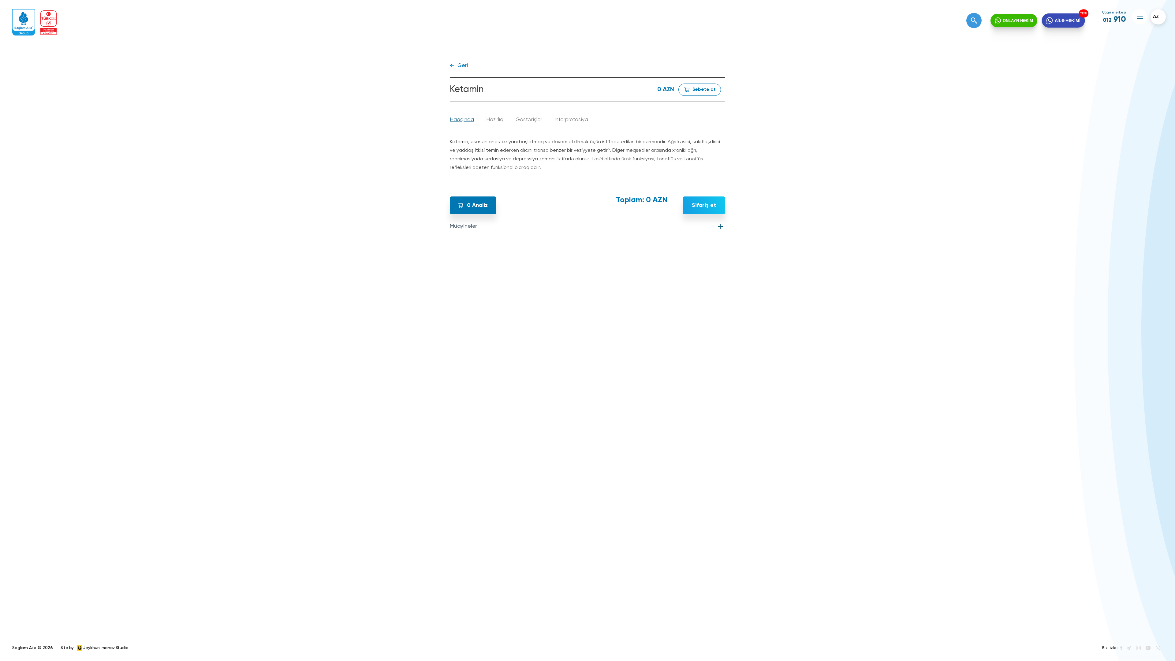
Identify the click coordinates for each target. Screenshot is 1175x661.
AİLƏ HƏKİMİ (1067, 20)
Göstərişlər (529, 119)
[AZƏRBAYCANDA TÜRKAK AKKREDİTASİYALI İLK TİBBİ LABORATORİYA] (48, 22)
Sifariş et (704, 205)
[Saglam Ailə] (23, 22)
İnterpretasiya (571, 119)
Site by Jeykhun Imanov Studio (94, 648)
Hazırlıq (494, 119)
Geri (462, 65)
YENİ (1083, 13)
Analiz (477, 205)
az (1156, 16)
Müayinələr (463, 226)
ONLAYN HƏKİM (1018, 20)
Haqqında (462, 119)
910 (1114, 20)
